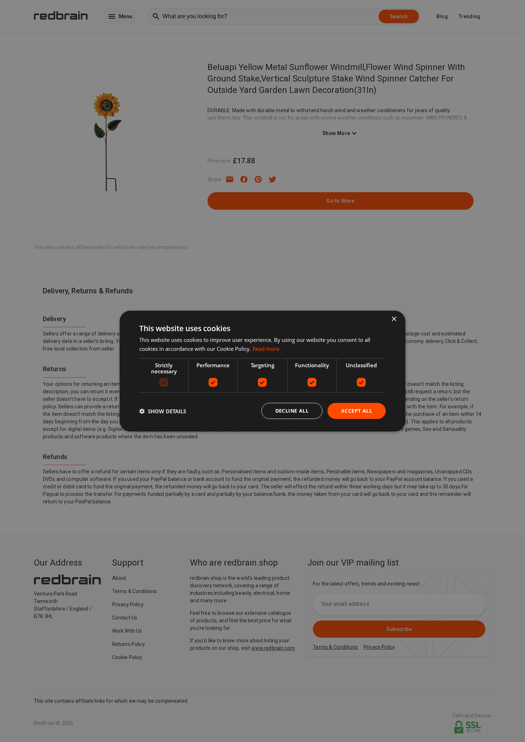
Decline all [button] (292, 410)
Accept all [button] (356, 410)
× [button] (393, 319)
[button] (162, 411)
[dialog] (262, 371)
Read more (265, 348)
